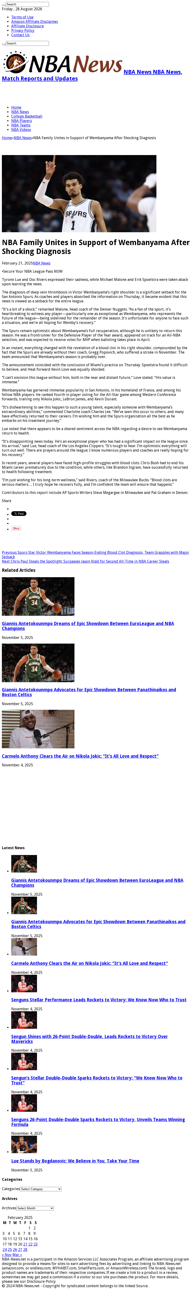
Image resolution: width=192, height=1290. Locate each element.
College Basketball (26, 116)
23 (35, 1244)
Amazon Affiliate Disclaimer (34, 21)
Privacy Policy (22, 30)
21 (25, 1244)
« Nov (6, 1255)
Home (16, 107)
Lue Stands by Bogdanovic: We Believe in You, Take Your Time (75, 1161)
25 (10, 1249)
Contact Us (20, 35)
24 (5, 1249)
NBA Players (21, 121)
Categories (11, 1189)
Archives (9, 1208)
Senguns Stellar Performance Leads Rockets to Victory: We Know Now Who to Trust (99, 999)
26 (15, 1249)
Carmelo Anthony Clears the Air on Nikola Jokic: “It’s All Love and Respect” (80, 756)
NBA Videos (21, 129)
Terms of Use (22, 17)
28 (25, 1249)
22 (30, 1244)
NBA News (20, 112)
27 (20, 1249)
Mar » (17, 1255)
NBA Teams (20, 125)
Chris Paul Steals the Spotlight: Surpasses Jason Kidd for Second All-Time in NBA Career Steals (85, 561)
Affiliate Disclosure (27, 26)
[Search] (4, 5)
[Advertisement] (56, 94)
